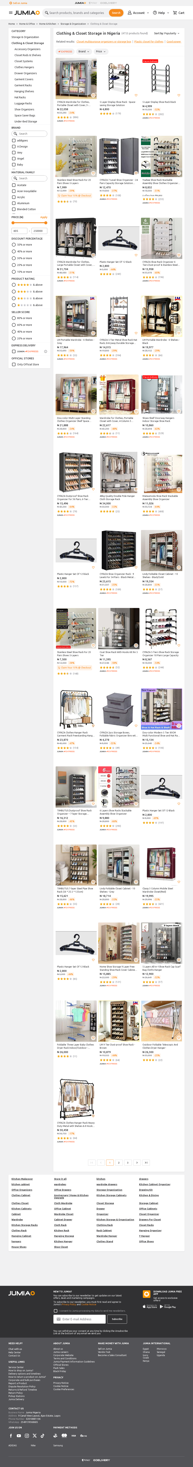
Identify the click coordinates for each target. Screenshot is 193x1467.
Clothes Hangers (24, 67)
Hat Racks (20, 97)
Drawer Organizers (26, 73)
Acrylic (21, 197)
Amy (19, 152)
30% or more (24, 258)
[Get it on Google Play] (168, 1306)
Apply (43, 217)
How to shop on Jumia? (20, 1370)
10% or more (24, 271)
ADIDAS (12, 1445)
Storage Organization (109, 1190)
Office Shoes (146, 1241)
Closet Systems (24, 61)
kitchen (100, 1179)
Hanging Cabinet (21, 1236)
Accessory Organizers (28, 49)
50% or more (24, 244)
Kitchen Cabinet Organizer (154, 1184)
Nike (33, 1445)
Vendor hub (104, 1352)
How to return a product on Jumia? (27, 1377)
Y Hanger (144, 1236)
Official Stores (60, 1365)
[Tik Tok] (43, 1436)
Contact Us (14, 1355)
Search (116, 12)
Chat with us (15, 1349)
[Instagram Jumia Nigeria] (27, 1436)
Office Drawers (62, 1190)
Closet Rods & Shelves (28, 55)
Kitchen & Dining (149, 1195)
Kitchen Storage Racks (24, 1225)
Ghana (146, 1352)
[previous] (58, 42)
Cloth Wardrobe (63, 1203)
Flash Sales (58, 1368)
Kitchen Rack (61, 1230)
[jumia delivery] (109, 3)
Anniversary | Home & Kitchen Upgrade (71, 1196)
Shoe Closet (61, 1247)
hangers (16, 1241)
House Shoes (18, 1247)
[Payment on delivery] (55, 1436)
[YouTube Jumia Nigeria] (19, 1436)
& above (38, 284)
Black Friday (59, 1371)
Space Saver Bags (25, 115)
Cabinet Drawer (63, 1219)
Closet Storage (105, 1203)
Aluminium (23, 203)
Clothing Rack (104, 1225)
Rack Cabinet (104, 1230)
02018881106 (33, 1419)
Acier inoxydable (27, 191)
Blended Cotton (26, 209)
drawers (143, 1179)
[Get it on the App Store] (150, 1306)
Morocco (162, 1349)
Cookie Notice (88, 1304)
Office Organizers (21, 1190)
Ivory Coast (146, 1356)
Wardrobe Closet (64, 1214)
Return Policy (15, 1393)
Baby (20, 164)
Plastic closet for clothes (148, 41)
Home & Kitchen (47, 24)
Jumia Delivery (16, 1399)
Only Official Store (28, 364)
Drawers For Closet (150, 1219)
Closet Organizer (149, 1214)
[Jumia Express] (25, 351)
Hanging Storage (64, 1236)
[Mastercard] (64, 1436)
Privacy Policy (69, 1304)
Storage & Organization (73, 24)
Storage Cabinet (148, 1203)
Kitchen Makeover (22, 1179)
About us (58, 1349)
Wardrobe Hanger (106, 1236)
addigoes (22, 140)
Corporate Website (63, 1355)
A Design (22, 146)
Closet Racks (146, 1225)
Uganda (161, 1355)
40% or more (24, 251)
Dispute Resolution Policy (21, 1386)
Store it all (60, 1179)
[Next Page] (137, 1163)
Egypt (146, 1349)
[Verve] (83, 1436)
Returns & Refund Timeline (22, 1389)
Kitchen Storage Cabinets (111, 1195)
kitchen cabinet (20, 1184)
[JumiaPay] (93, 3)
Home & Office (27, 24)
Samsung (58, 1445)
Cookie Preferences (63, 1389)
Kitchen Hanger (63, 1241)
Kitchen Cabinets (21, 1208)
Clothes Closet (20, 1203)
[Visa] (73, 1436)
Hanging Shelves (24, 91)
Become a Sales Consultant (112, 1355)
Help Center (14, 1352)
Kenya (146, 1361)
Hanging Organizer (150, 1230)
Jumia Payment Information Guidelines (74, 1361)
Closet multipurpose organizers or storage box (104, 41)
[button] (93, 95)
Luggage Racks (23, 103)
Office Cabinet (62, 1208)
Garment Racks (23, 85)
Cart (181, 13)
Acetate (21, 185)
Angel (20, 158)
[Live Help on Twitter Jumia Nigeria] (35, 1436)
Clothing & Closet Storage (27, 43)
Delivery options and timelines (24, 1373)
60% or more (24, 324)
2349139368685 (29, 1422)
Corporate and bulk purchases (24, 1380)
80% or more (24, 318)
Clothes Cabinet (20, 1195)
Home (11, 24)
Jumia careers (60, 1352)
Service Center (16, 1367)
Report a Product (17, 1383)
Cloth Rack (60, 1225)
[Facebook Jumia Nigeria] (11, 1436)
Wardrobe (17, 1219)
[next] (179, 42)
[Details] (45, 351)
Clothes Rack (19, 1230)
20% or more (24, 265)
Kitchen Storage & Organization (115, 1219)
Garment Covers (24, 79)
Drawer (100, 1208)
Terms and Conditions (64, 1358)
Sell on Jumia (20, 3)
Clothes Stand (104, 1241)
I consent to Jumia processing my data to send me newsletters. (92, 1311)
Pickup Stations (16, 1396)
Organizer (102, 1214)
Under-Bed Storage (26, 121)
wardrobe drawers (106, 1184)
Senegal (161, 1352)
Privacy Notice (61, 1383)
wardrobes (60, 1184)
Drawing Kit (146, 1190)
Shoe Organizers (24, 109)
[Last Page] (146, 1163)
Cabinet (16, 1214)
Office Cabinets (148, 1208)
